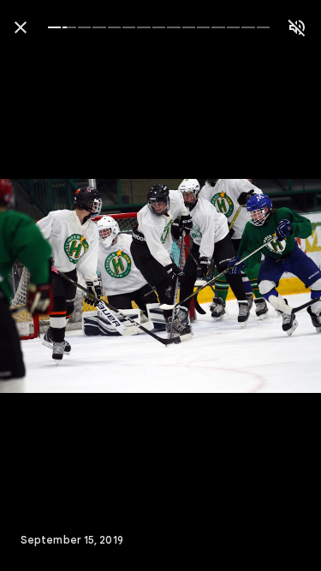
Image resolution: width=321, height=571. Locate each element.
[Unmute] (297, 27)
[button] (48, 286)
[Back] (20, 27)
